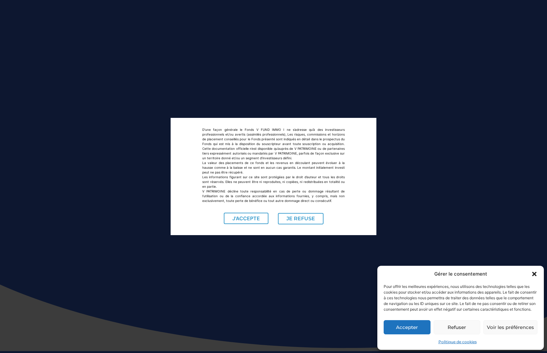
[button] (534, 274)
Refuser (457, 327)
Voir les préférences (510, 327)
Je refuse (300, 219)
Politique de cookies (457, 341)
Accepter (407, 327)
